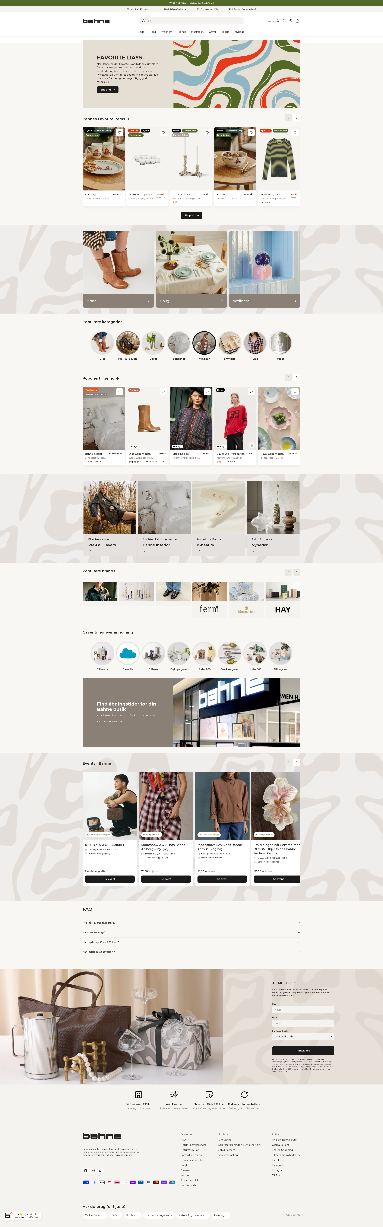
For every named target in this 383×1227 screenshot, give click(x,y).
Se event (110, 879)
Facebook (278, 1165)
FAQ (183, 1139)
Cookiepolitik (188, 1185)
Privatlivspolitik (190, 1180)
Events (276, 1160)
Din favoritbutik (280, 1031)
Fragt (184, 1165)
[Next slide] (296, 117)
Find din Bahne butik (284, 1139)
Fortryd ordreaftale (192, 1155)
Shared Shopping (282, 1150)
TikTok (276, 1175)
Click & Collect (280, 1144)
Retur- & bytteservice (193, 1144)
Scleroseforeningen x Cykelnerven (239, 1144)
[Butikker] (291, 21)
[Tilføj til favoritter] (119, 132)
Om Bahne (224, 1139)
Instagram (278, 1170)
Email (275, 1017)
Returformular (190, 1150)
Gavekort (186, 1170)
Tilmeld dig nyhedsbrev (286, 1155)
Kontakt (185, 1175)
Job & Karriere (226, 1150)
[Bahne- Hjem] (110, 21)
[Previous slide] (288, 117)
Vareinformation (228, 1155)
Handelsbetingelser (192, 1160)
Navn (274, 1004)
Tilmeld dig (303, 1050)
